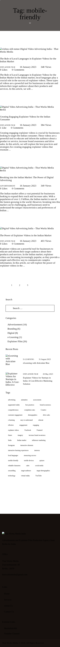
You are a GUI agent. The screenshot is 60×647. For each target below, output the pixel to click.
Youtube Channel (11, 633)
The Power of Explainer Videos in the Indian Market (25, 235)
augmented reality (14, 405)
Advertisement (7, 186)
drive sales (46, 415)
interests (37, 450)
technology (11, 476)
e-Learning (13, 337)
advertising (11, 400)
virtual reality (25, 476)
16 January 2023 (28, 67)
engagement (23, 425)
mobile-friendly (13, 461)
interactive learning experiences (18, 450)
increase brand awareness (37, 435)
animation (24, 400)
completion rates (29, 410)
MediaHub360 (10, 628)
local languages (13, 455)
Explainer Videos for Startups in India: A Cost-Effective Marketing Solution (37, 381)
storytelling (11, 471)
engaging (36, 425)
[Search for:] (30, 308)
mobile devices (29, 461)
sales (27, 466)
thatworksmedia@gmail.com (14, 574)
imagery (20, 435)
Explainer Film (7, 67)
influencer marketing (38, 440)
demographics (32, 415)
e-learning (11, 420)
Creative (43, 410)
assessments (37, 400)
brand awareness (45, 405)
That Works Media (10, 643)
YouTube (38, 476)
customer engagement (15, 415)
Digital (11, 333)
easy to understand (26, 420)
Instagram (11, 445)
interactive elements (26, 445)
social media (39, 466)
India (9, 440)
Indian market (21, 440)
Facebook (28, 430)
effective (11, 425)
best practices (29, 405)
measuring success (30, 455)
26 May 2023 (48, 374)
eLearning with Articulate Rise (36, 363)
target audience (26, 471)
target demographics (43, 471)
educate (40, 420)
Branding (12, 328)
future (10, 435)
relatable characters (14, 466)
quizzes (41, 461)
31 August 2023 (45, 359)
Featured (39, 430)
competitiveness (13, 410)
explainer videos (13, 430)
